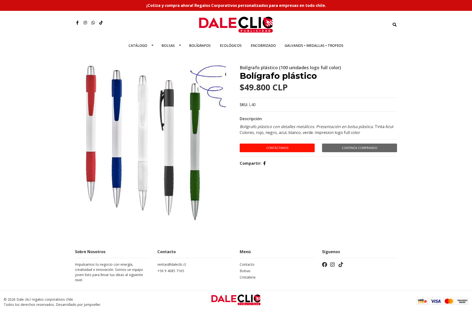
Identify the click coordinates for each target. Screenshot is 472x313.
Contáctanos (277, 148)
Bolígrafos (200, 45)
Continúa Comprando (359, 148)
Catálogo (138, 45)
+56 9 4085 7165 (170, 270)
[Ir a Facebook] (77, 22)
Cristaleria (247, 277)
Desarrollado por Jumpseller (78, 304)
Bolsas (168, 45)
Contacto (247, 264)
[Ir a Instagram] (85, 22)
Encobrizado (263, 45)
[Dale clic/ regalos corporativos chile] (236, 24)
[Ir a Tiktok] (101, 22)
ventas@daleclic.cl (171, 264)
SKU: (244, 104)
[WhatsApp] (93, 22)
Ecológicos (231, 45)
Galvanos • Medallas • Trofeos (314, 45)
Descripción (251, 118)
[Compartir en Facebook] (264, 163)
